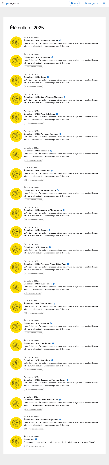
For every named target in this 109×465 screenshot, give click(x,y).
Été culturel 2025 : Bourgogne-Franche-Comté (44, 380)
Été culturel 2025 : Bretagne (36, 323)
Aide (76, 3)
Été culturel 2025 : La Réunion (37, 343)
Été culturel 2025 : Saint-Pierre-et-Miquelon (43, 97)
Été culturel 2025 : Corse (35, 77)
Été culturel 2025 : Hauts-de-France (40, 190)
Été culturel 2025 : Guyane (36, 230)
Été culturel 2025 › (31, 38)
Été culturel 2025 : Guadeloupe (38, 284)
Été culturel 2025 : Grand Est (37, 170)
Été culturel (29, 439)
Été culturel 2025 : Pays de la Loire (39, 114)
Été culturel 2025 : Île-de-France (38, 303)
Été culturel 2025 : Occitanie (36, 151)
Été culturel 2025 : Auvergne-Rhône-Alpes (43, 210)
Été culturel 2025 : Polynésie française (41, 134)
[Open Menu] (104, 3)
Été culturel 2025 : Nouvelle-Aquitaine (41, 419)
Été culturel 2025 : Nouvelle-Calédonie (41, 40)
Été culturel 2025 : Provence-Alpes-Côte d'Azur (45, 264)
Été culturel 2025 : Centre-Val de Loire (41, 400)
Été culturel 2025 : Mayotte (36, 247)
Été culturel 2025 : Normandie (37, 57)
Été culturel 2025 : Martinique (37, 360)
